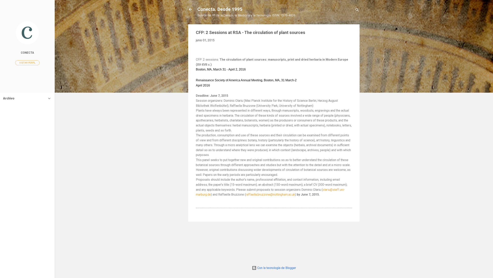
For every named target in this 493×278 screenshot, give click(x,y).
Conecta (27, 52)
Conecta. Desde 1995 (219, 9)
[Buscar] (357, 10)
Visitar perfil (27, 62)
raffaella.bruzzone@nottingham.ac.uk (270, 194)
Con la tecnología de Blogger (276, 268)
